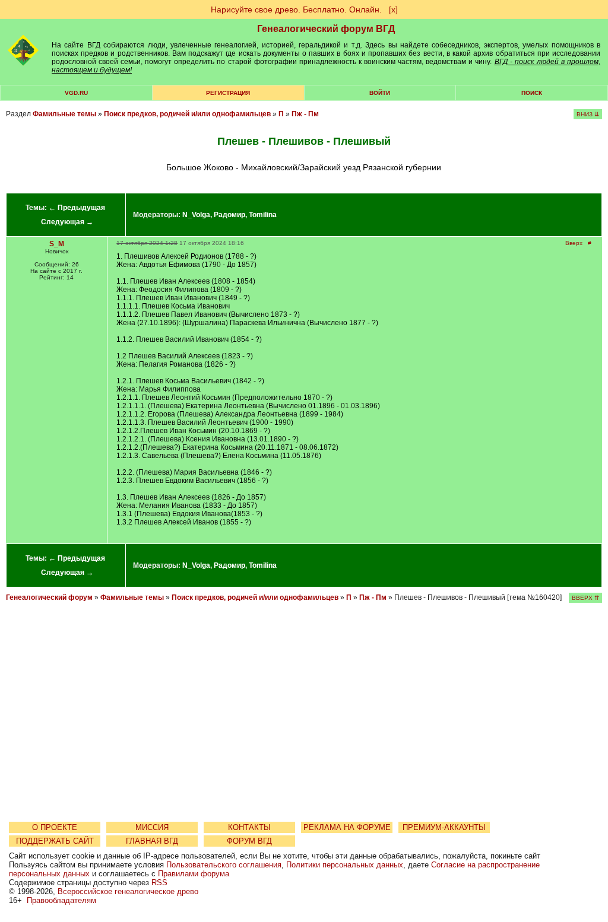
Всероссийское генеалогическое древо (128, 891)
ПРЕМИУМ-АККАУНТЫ (444, 827)
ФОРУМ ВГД (249, 841)
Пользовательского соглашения (223, 864)
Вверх (573, 243)
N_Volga (196, 215)
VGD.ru (76, 93)
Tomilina (263, 215)
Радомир (229, 215)
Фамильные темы (64, 114)
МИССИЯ (152, 827)
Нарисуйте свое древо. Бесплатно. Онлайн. (296, 9)
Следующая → (67, 222)
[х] (393, 9)
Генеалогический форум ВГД (326, 29)
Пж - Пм (305, 114)
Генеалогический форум (49, 597)
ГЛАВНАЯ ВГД (152, 841)
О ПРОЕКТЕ (54, 827)
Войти (379, 93)
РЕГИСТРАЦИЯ (228, 93)
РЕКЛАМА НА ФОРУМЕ (347, 827)
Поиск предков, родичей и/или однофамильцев (187, 114)
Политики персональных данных (344, 864)
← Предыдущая (77, 208)
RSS (159, 882)
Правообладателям (61, 900)
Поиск (531, 93)
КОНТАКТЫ (249, 827)
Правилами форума (193, 873)
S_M (56, 244)
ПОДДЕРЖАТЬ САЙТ (55, 841)
